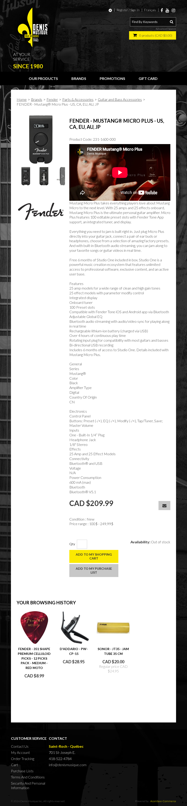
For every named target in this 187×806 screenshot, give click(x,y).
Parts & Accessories (78, 99)
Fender (52, 99)
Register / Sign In (128, 10)
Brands (78, 78)
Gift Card (148, 78)
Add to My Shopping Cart (94, 556)
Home (22, 99)
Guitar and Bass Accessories (120, 99)
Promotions (112, 78)
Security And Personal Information (28, 785)
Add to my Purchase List (94, 570)
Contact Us (20, 746)
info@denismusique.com (67, 765)
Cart (14, 765)
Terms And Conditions (28, 777)
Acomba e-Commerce (163, 801)
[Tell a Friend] (164, 505)
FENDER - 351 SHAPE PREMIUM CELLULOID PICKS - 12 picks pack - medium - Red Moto (34, 658)
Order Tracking (22, 758)
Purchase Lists (22, 771)
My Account (20, 752)
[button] (152, 35)
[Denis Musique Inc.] (32, 27)
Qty (72, 544)
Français (150, 10)
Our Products (43, 78)
